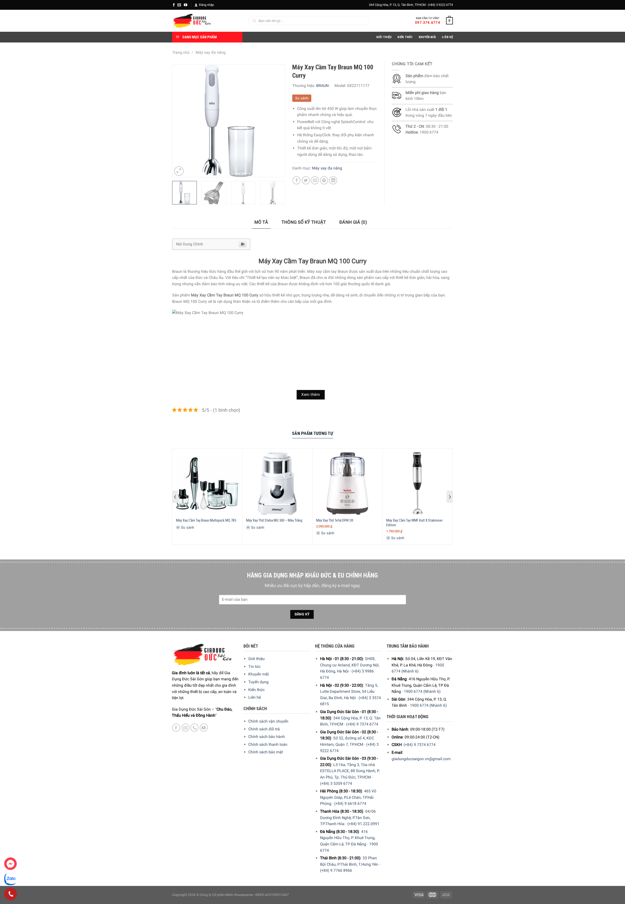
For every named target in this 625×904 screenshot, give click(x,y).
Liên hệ (254, 697)
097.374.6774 (427, 22)
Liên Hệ (447, 37)
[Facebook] (174, 5)
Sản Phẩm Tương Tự (312, 433)
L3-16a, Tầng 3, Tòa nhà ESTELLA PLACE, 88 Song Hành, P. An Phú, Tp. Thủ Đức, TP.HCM (350, 770)
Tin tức (254, 666)
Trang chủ (180, 52)
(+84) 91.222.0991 (363, 823)
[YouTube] (185, 5)
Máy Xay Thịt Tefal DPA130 (334, 520)
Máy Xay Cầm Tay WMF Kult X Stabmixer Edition (414, 522)
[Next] (276, 121)
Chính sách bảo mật (265, 752)
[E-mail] (179, 5)
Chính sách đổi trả (264, 729)
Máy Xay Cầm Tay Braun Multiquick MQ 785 (206, 520)
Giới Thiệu (384, 37)
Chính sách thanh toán (267, 744)
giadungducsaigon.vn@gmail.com (421, 759)
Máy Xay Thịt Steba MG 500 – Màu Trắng (274, 520)
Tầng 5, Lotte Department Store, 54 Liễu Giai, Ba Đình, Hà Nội (349, 691)
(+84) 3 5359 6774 (336, 783)
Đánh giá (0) (353, 222)
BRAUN (322, 85)
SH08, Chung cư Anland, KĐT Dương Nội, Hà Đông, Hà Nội (349, 664)
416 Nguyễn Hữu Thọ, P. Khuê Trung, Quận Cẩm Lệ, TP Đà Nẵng (347, 837)
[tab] (261, 222)
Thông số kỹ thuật (303, 222)
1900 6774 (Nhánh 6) (422, 691)
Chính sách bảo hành (266, 736)
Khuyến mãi (258, 674)
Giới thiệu (256, 658)
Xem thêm (310, 394)
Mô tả (261, 222)
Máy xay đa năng (211, 52)
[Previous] (180, 121)
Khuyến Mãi (427, 37)
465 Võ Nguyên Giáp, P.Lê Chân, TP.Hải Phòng (348, 797)
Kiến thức (405, 37)
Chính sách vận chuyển (268, 721)
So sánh (301, 98)
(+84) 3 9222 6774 (440, 5)
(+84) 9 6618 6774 (350, 803)
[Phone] (10, 894)
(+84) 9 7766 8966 (336, 870)
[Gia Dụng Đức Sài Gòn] (191, 21)
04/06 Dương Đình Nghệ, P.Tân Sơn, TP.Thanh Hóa (348, 817)
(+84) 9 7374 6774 (362, 724)
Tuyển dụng (258, 682)
